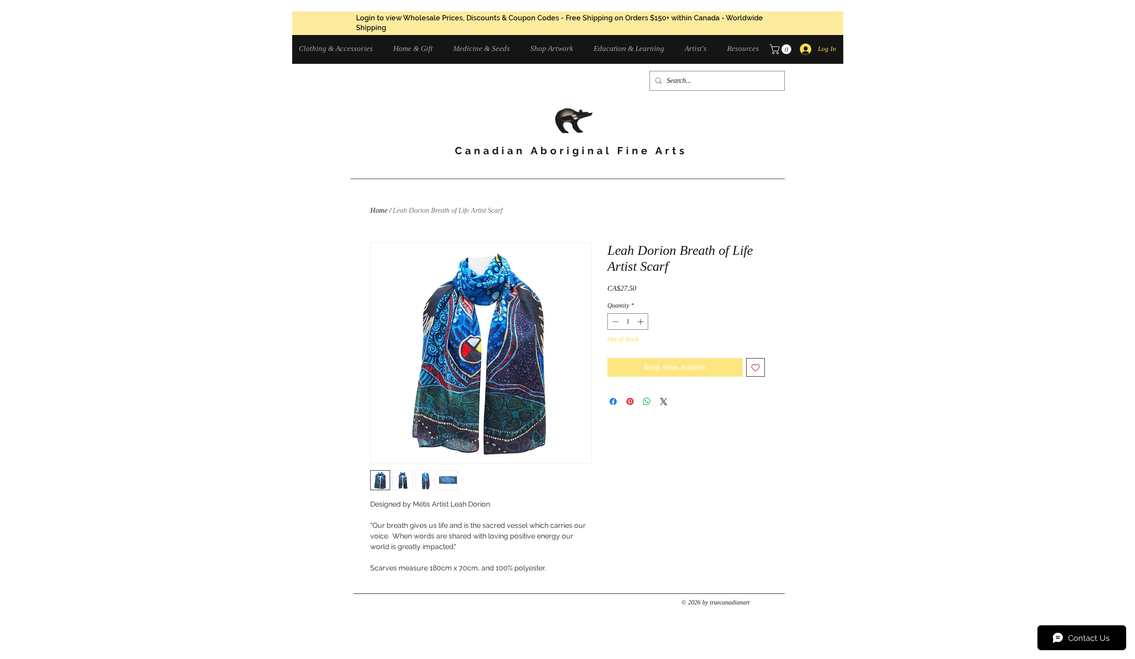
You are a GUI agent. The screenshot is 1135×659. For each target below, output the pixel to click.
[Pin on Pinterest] (630, 401)
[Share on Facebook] (613, 401)
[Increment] (641, 321)
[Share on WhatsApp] (647, 401)
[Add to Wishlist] (755, 367)
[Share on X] (663, 401)
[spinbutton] (628, 321)
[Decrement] (614, 321)
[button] (339, 48)
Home (378, 210)
